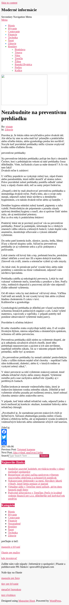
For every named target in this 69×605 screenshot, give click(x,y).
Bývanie (12, 514)
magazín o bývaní (10, 546)
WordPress (55, 600)
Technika (13, 532)
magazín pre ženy (10, 578)
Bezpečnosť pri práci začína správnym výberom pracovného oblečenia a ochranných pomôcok (33, 476)
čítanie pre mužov (10, 552)
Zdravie (9, 129)
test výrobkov (8, 595)
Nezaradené (14, 523)
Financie (12, 520)
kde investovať (9, 558)
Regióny (12, 526)
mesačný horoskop (11, 589)
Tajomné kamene (26, 449)
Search (5, 455)
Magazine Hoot (26, 600)
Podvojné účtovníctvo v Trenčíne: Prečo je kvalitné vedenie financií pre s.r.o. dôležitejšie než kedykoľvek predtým (36, 495)
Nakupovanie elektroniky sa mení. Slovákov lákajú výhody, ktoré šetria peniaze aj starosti (35, 482)
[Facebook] (34, 431)
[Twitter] (34, 437)
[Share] (34, 442)
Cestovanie (14, 517)
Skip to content (9, 2)
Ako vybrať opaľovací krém (28, 452)
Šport (11, 529)
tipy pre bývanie (9, 583)
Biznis (11, 511)
